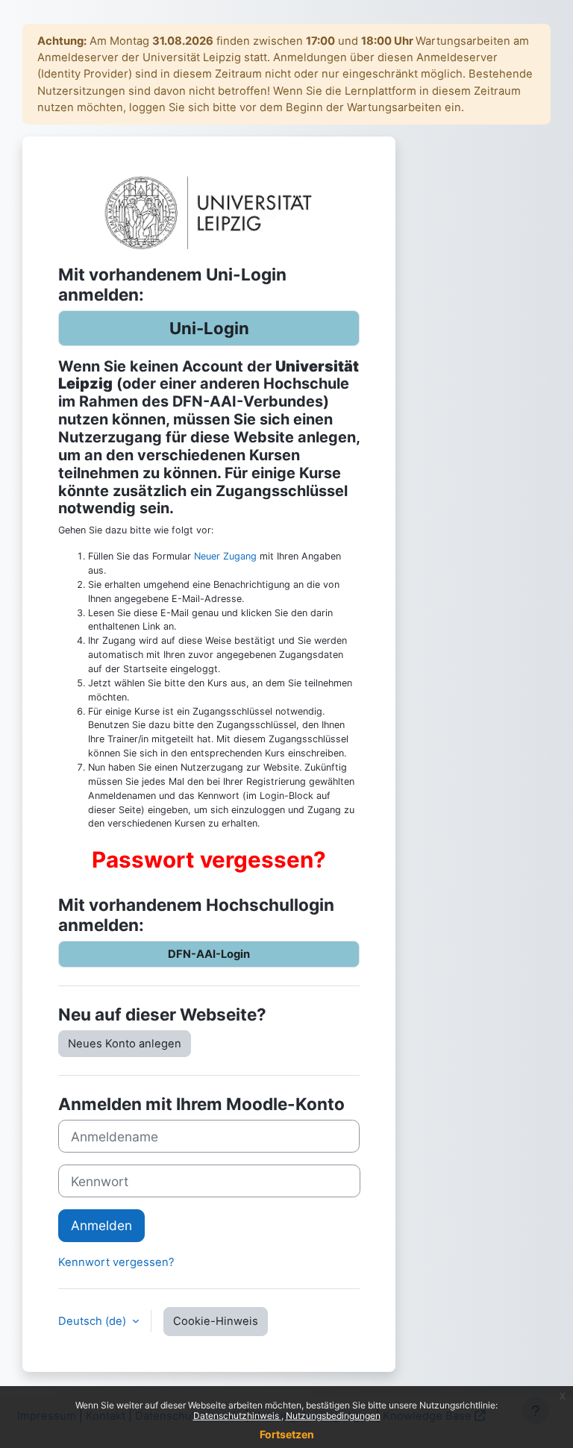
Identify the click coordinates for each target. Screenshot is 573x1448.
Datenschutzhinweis (237, 1415)
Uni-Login (209, 328)
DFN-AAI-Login (209, 954)
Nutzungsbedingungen (333, 1415)
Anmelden (101, 1225)
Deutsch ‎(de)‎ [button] (93, 1321)
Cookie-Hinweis (215, 1321)
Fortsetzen (287, 1434)
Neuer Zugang (225, 556)
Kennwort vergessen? (116, 1262)
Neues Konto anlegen (124, 1043)
